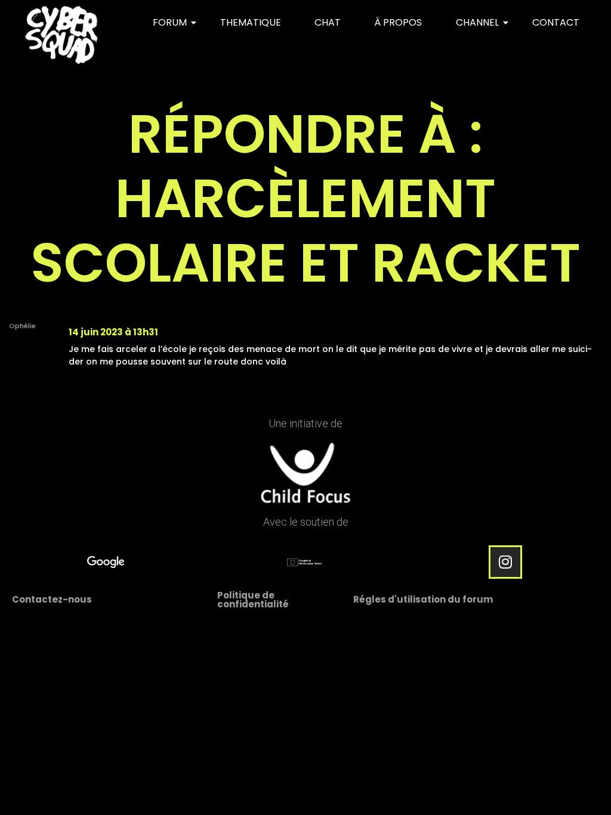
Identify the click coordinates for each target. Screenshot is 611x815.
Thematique (250, 22)
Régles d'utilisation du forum (423, 599)
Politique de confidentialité (253, 599)
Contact (555, 22)
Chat (327, 22)
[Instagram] (505, 562)
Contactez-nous (52, 599)
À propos (398, 22)
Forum (170, 22)
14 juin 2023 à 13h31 (113, 332)
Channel (477, 22)
